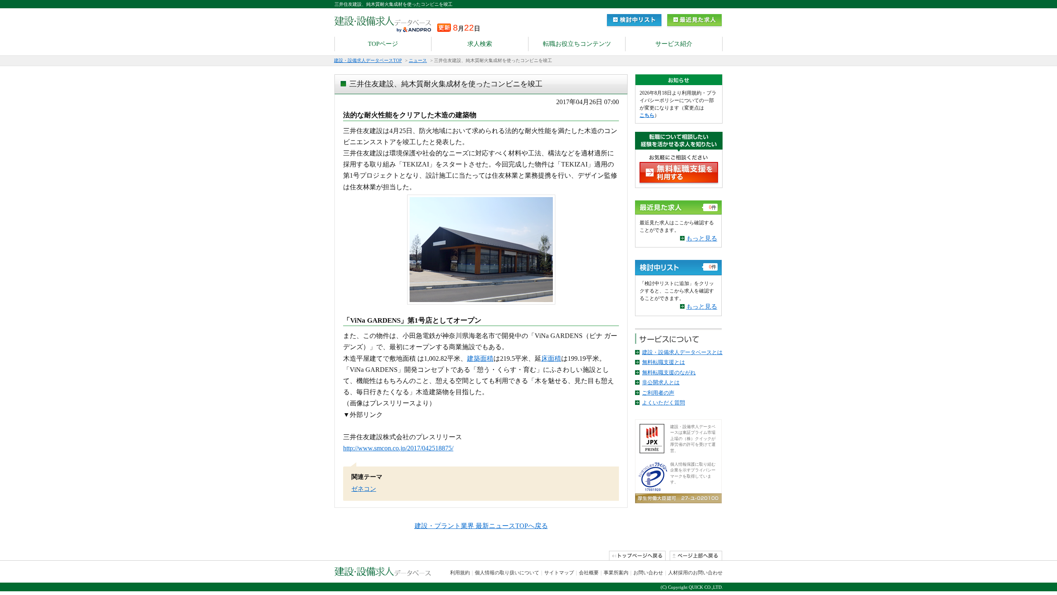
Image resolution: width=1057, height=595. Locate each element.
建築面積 (480, 358)
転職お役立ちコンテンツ (577, 43)
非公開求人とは (661, 382)
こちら (647, 115)
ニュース (418, 60)
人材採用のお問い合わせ (695, 573)
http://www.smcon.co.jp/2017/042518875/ (398, 448)
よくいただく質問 (663, 403)
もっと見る (701, 238)
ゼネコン (363, 489)
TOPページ (383, 43)
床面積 (551, 358)
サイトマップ (559, 573)
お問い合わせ (648, 573)
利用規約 (460, 573)
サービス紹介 (673, 43)
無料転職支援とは (663, 362)
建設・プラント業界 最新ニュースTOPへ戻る (481, 525)
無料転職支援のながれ (669, 372)
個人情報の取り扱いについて (507, 573)
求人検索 (479, 43)
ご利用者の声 (658, 393)
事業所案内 (616, 573)
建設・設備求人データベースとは (682, 352)
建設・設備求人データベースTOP (368, 60)
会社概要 (589, 573)
